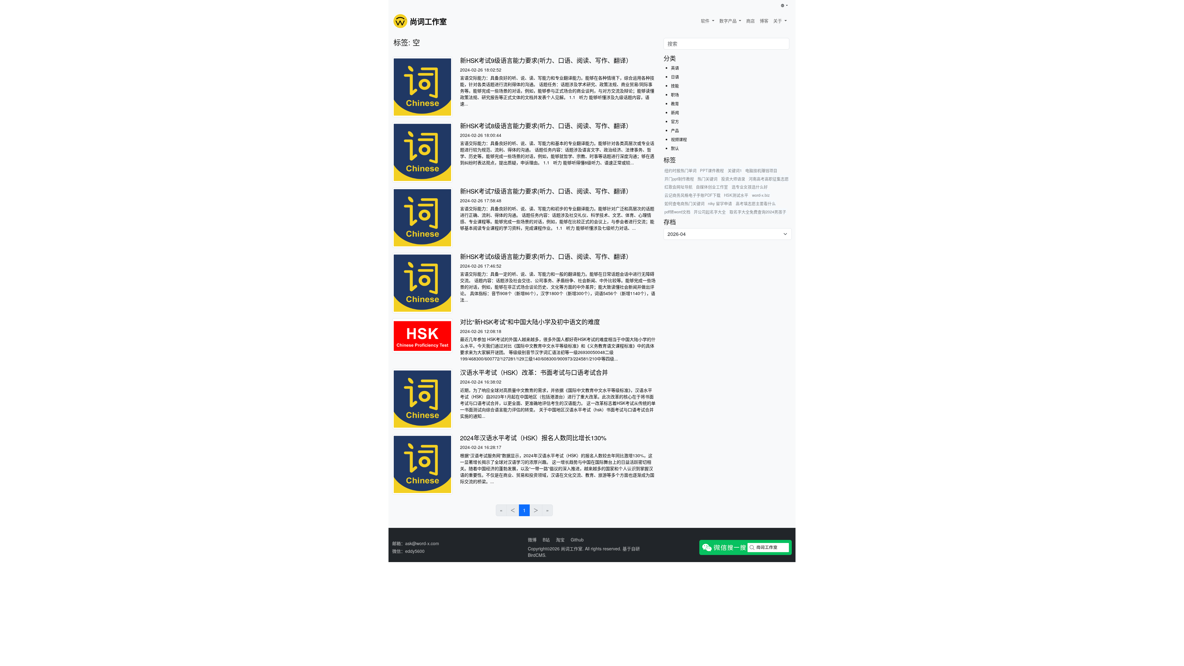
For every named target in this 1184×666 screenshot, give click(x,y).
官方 (675, 121)
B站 (546, 539)
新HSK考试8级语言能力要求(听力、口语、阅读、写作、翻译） (546, 125)
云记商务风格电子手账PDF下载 (692, 195)
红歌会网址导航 (678, 187)
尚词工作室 (571, 548)
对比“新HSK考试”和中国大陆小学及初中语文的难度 (530, 321)
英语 (675, 68)
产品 (675, 130)
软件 (706, 21)
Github (577, 539)
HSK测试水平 (736, 195)
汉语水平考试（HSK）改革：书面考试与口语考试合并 (534, 372)
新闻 (675, 112)
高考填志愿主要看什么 (756, 203)
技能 (675, 85)
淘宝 (560, 539)
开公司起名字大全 (710, 212)
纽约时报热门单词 (680, 170)
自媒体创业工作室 (712, 187)
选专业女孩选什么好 (750, 187)
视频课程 (679, 139)
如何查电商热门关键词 (684, 203)
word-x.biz (761, 195)
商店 (750, 21)
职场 (675, 94)
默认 (675, 148)
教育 (675, 103)
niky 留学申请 (720, 203)
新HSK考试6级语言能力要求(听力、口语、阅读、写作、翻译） (546, 256)
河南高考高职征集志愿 (769, 179)
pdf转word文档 (677, 212)
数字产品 (728, 21)
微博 (532, 539)
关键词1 (735, 170)
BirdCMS (536, 555)
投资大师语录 (733, 179)
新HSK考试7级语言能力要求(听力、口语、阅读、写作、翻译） (546, 191)
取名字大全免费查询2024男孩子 (758, 212)
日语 (675, 77)
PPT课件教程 (712, 170)
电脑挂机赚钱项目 (761, 170)
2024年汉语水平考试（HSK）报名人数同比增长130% (533, 437)
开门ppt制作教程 (679, 179)
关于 (778, 21)
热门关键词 (707, 179)
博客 (764, 21)
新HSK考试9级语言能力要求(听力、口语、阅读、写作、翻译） (546, 60)
